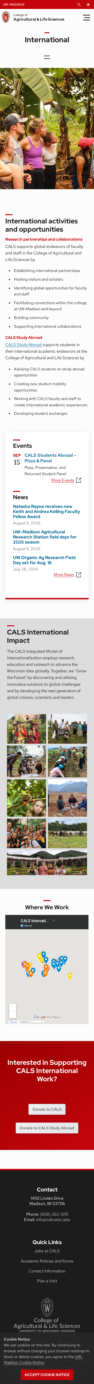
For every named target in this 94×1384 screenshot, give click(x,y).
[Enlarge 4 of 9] (80, 751)
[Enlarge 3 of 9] (39, 751)
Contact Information (47, 1271)
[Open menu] (47, 57)
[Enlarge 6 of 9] (80, 785)
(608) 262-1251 (54, 1214)
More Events (62, 480)
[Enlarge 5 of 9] (39, 785)
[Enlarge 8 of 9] (80, 824)
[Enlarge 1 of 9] (39, 720)
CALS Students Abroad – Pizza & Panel (50, 458)
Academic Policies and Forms (47, 1261)
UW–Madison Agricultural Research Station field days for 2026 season (44, 537)
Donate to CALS (47, 1109)
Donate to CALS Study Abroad (47, 1128)
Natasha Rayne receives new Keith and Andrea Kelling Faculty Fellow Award (46, 511)
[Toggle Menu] (86, 17)
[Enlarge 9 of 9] (80, 856)
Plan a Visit (47, 1281)
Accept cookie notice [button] (47, 1374)
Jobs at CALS (47, 1251)
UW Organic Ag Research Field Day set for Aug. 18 (44, 560)
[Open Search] (79, 4)
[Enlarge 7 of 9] (39, 824)
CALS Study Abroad (23, 344)
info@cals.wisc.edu (53, 1219)
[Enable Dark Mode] (88, 5)
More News (64, 574)
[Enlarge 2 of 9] (80, 720)
